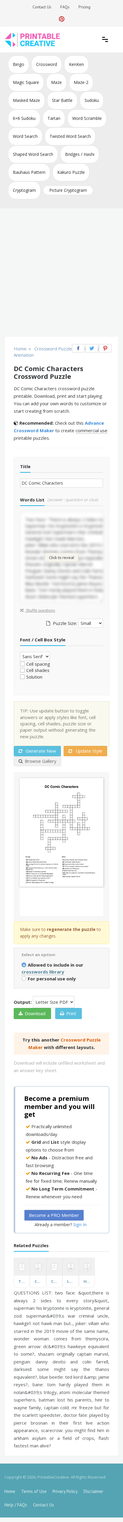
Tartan (53, 118)
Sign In (80, 1224)
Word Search (25, 136)
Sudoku (91, 100)
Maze (56, 82)
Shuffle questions (40, 610)
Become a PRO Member (54, 1215)
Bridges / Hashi (79, 154)
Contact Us (42, 7)
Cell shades (38, 670)
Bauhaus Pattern (29, 172)
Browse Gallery (40, 761)
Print (71, 1013)
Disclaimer (93, 1491)
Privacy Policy (65, 1491)
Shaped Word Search (33, 154)
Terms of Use (34, 1491)
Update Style (88, 751)
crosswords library (42, 972)
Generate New (40, 751)
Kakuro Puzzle (71, 172)
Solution (34, 677)
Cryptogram (24, 190)
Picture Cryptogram (68, 190)
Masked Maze (26, 100)
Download (35, 1013)
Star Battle (62, 100)
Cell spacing (38, 664)
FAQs (65, 7)
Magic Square (26, 82)
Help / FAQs (15, 1505)
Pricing (84, 7)
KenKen (76, 64)
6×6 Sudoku (24, 118)
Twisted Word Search (70, 136)
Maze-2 (81, 82)
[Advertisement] (61, 273)
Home (9, 1491)
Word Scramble (87, 118)
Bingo (18, 64)
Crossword (46, 64)
